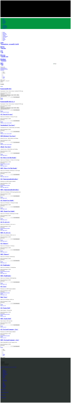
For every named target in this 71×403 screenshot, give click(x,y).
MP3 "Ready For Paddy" (7, 211)
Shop (3, 377)
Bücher (4, 20)
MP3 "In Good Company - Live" (9, 340)
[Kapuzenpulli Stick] (1, 86)
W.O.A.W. (4, 374)
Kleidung (4, 21)
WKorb (4, 28)
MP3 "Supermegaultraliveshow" (9, 189)
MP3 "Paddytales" (5, 275)
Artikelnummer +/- (3, 68)
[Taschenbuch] (5, 122)
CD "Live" (3, 286)
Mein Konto (5, 27)
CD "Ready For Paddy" (7, 200)
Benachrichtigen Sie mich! (5, 163)
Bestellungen (5, 26)
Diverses (4, 22)
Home (4, 369)
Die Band (4, 370)
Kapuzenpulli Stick (5, 88)
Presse (4, 375)
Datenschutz (5, 380)
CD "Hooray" (4, 243)
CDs (3, 18)
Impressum (4, 379)
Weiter (4, 76)
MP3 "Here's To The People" (8, 168)
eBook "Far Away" (5, 147)
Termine (4, 372)
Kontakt (4, 376)
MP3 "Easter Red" (5, 318)
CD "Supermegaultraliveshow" (9, 179)
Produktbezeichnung (4, 69)
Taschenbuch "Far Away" (7, 125)
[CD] (4, 112)
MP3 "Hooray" (4, 254)
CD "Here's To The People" (8, 157)
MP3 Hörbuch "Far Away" (8, 136)
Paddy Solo (5, 371)
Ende (3, 355)
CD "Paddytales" (5, 265)
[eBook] (5, 144)
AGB (4, 23)
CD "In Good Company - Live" (9, 329)
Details (1, 98)
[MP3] (3, 165)
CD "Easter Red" (5, 308)
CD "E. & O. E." (5, 222)
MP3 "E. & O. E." (5, 232)
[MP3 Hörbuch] (5, 133)
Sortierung (2, 70)
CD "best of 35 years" (6, 114)
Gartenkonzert (5, 373)
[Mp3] (3, 294)
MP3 (3, 19)
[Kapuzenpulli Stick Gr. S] (1, 99)
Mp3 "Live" (3, 297)
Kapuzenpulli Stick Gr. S (7, 101)
